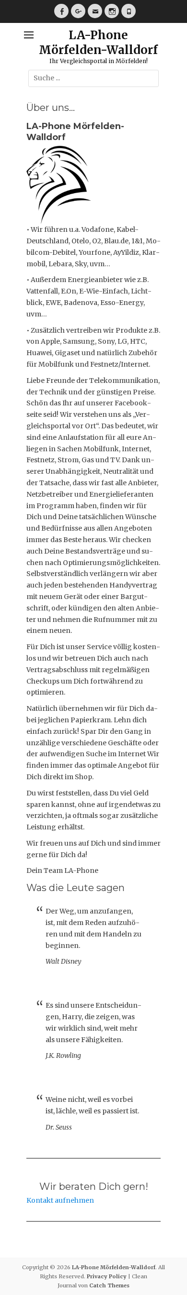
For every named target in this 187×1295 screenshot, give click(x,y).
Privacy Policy (107, 1276)
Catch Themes (109, 1285)
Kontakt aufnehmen (60, 1200)
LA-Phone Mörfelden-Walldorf (98, 42)
